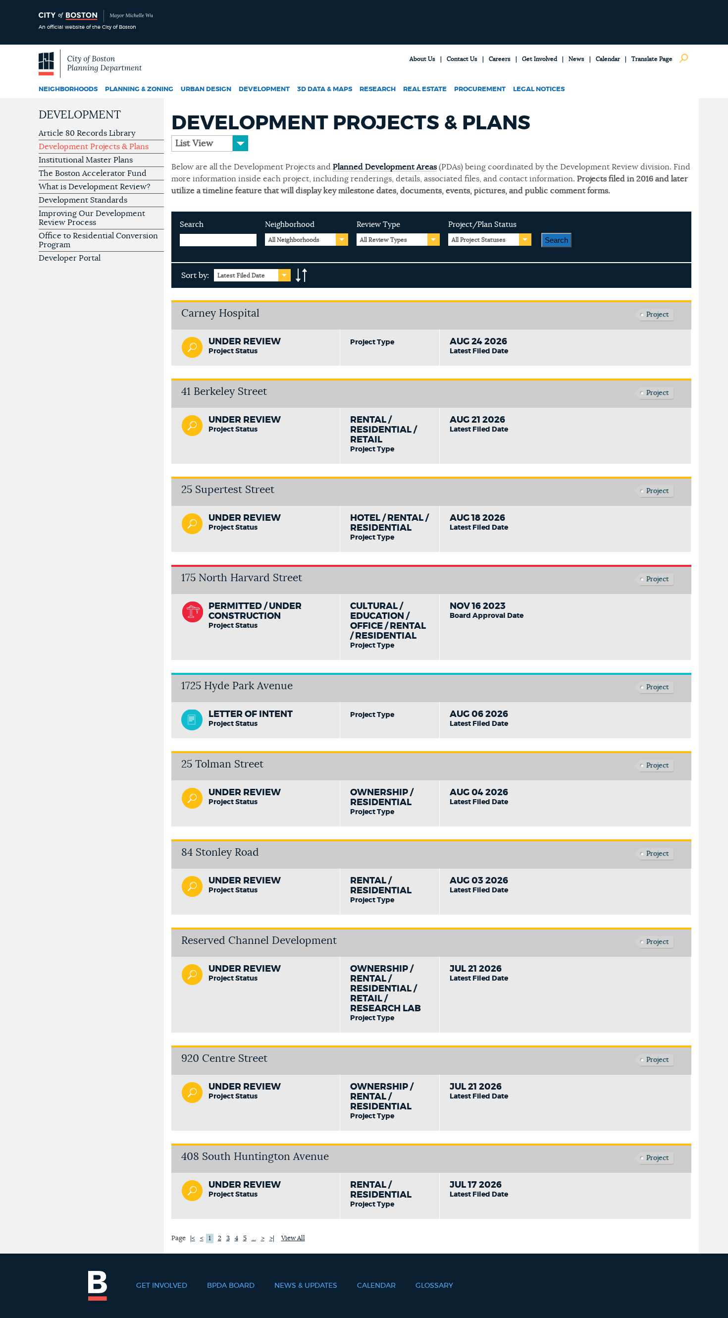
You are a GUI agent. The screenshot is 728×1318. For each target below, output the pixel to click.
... (254, 1238)
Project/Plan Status (482, 224)
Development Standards (83, 200)
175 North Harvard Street (241, 578)
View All (293, 1238)
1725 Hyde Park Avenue (237, 686)
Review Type (378, 224)
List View (194, 143)
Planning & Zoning (139, 89)
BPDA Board (231, 1285)
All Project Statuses (479, 240)
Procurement (480, 89)
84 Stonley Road (220, 852)
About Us (422, 59)
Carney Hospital (220, 313)
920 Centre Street (224, 1058)
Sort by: (195, 275)
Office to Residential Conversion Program (98, 240)
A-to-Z (302, 275)
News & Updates (305, 1285)
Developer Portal (70, 258)
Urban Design (206, 89)
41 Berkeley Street (224, 391)
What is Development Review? (95, 187)
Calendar (608, 59)
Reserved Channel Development (259, 940)
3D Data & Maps (324, 89)
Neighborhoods (68, 89)
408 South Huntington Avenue (255, 1157)
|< (192, 1238)
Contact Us (462, 59)
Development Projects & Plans (94, 147)
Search (192, 224)
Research (378, 89)
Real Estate (425, 89)
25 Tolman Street (222, 764)
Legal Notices (539, 89)
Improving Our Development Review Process (92, 218)
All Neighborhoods (293, 240)
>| (271, 1238)
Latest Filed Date (241, 275)
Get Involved (539, 59)
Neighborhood (289, 224)
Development (264, 89)
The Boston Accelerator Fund (93, 173)
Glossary (434, 1285)
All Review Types (383, 240)
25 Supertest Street (227, 490)
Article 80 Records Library (87, 133)
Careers (500, 59)
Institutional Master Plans (86, 160)
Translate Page (652, 59)
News (576, 59)
